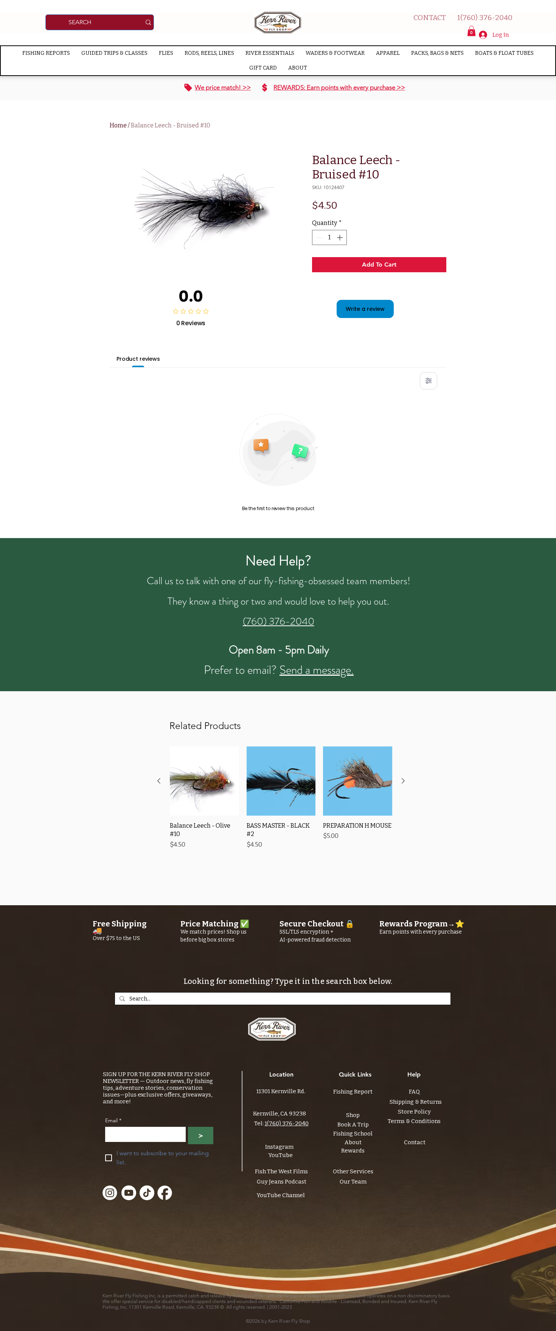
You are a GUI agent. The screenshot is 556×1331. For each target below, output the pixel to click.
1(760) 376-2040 (287, 1123)
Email (113, 1120)
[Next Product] (403, 780)
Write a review (365, 309)
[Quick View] (204, 781)
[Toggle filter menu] (428, 380)
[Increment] (340, 237)
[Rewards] (264, 87)
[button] (471, 31)
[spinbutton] (329, 237)
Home (118, 125)
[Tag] (188, 87)
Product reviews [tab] (138, 359)
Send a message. (317, 669)
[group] (281, 797)
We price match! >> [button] (223, 87)
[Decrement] (318, 237)
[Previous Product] (158, 780)
